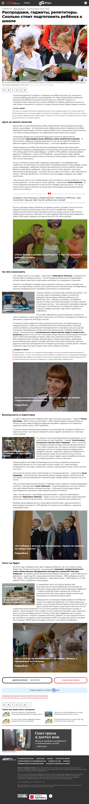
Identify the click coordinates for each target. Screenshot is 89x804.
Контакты (66, 761)
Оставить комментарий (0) (71, 680)
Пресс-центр (40, 758)
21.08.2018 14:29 (7, 9)
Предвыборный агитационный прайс (31, 763)
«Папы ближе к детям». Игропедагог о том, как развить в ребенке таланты (48, 256)
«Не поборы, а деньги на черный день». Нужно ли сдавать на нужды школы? (49, 547)
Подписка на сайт (54, 761)
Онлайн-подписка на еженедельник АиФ (32, 761)
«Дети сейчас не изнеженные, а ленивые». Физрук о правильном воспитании (46, 660)
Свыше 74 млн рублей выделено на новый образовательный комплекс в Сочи (68, 713)
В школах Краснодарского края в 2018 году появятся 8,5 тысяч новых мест (68, 720)
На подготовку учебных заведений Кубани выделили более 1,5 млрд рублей (25, 720)
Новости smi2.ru (9, 752)
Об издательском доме (26, 758)
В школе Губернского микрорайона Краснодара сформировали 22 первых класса (26, 713)
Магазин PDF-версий (63, 758)
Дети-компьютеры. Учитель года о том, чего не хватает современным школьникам (47, 399)
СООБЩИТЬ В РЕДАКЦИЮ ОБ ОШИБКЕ (58, 763)
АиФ (51, 85)
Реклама (50, 758)
